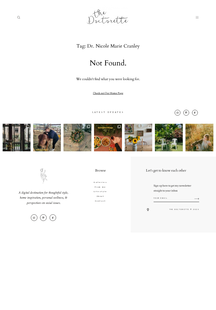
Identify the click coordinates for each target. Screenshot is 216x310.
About (100, 196)
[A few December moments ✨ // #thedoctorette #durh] (108, 138)
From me (100, 187)
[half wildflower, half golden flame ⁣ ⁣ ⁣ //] (199, 138)
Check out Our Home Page (108, 93)
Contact (100, 201)
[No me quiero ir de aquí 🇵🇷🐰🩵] (169, 138)
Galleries (100, 182)
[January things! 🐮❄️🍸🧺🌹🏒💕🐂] (47, 138)
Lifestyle (100, 192)
